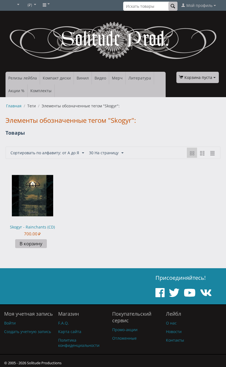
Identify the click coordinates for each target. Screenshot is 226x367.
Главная (13, 105)
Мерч (117, 78)
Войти (10, 323)
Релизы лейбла (22, 78)
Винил (83, 78)
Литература (139, 78)
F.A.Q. (63, 323)
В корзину (31, 243)
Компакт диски (57, 78)
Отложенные (124, 338)
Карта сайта (69, 331)
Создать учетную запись (27, 331)
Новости (174, 331)
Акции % (16, 90)
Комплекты (41, 90)
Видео (100, 78)
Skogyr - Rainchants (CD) (32, 227)
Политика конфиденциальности (78, 342)
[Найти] (172, 6)
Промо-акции (125, 329)
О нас (171, 323)
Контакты (175, 340)
